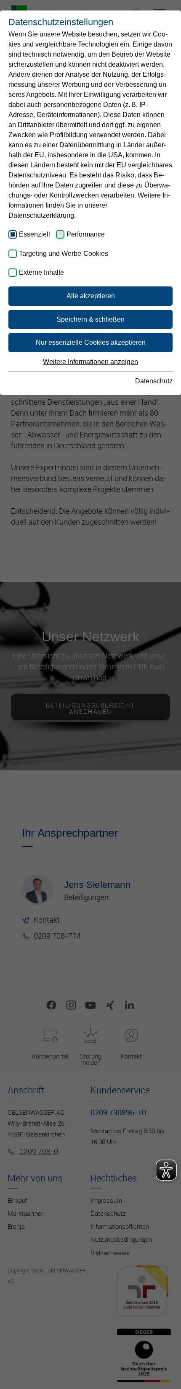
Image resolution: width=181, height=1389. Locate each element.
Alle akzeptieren (91, 295)
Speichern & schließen (90, 319)
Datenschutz (154, 381)
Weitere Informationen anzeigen (90, 361)
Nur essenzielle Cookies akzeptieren (91, 342)
